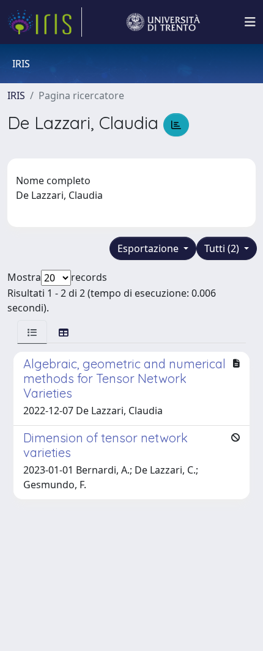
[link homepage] (44, 22)
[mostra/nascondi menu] (250, 22)
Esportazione (149, 248)
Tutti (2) (223, 248)
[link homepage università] (163, 22)
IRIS (16, 95)
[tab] (32, 332)
